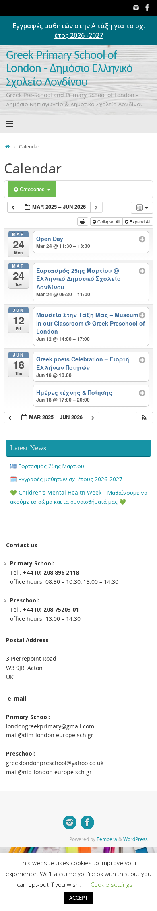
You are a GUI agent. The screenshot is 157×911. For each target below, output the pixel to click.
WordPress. (136, 839)
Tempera (107, 839)
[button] (144, 417)
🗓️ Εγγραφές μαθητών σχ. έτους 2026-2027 (66, 479)
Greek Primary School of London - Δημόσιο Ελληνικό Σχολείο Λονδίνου (69, 69)
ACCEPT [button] (78, 897)
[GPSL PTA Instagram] (136, 7)
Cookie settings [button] (111, 884)
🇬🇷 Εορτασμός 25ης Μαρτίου (47, 466)
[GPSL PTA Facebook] (147, 7)
